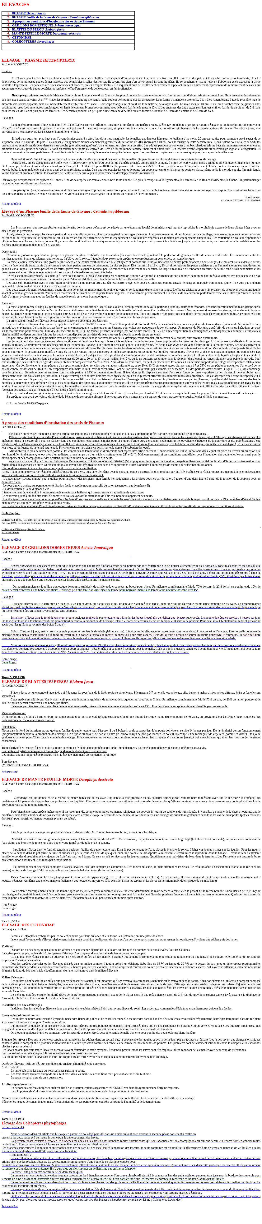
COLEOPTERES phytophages (33, 41)
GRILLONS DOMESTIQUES (46, 25)
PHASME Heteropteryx (29, 13)
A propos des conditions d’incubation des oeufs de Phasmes (53, 21)
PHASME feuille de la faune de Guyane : (55, 17)
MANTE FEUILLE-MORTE (46, 33)
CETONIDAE (21, 37)
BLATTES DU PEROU (38, 29)
